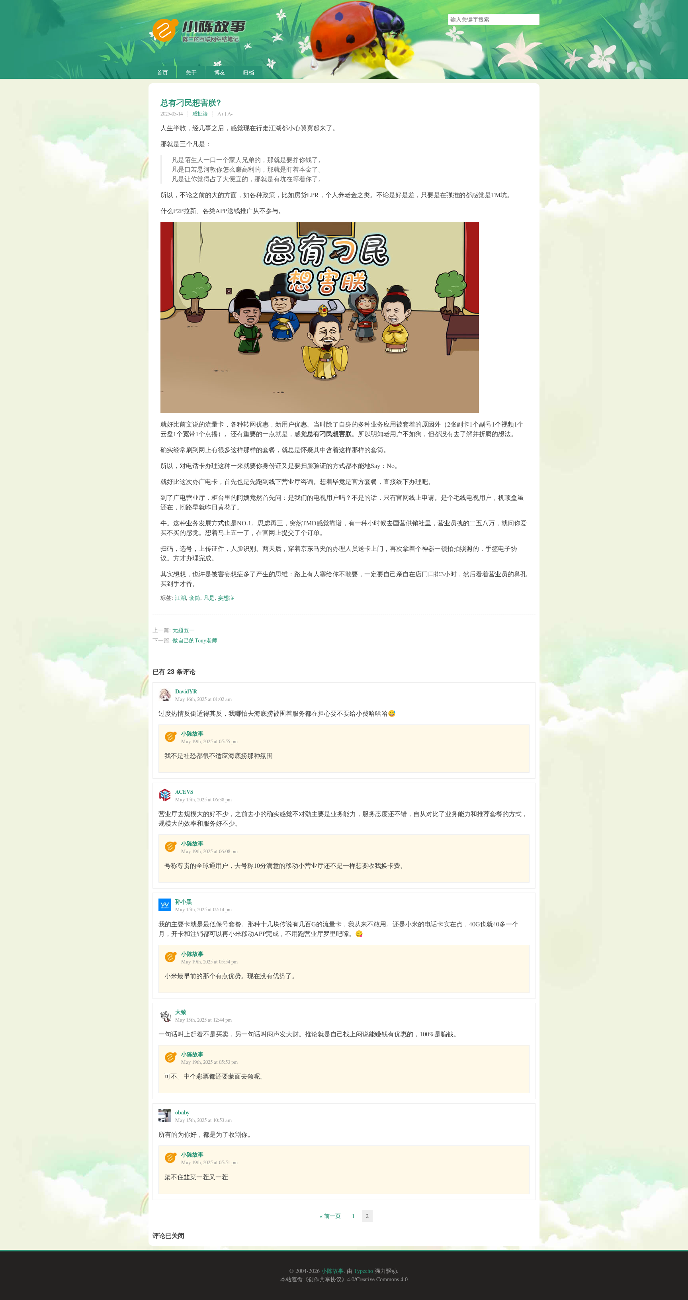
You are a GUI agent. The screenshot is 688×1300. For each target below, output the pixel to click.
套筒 (194, 597)
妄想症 (226, 597)
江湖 (180, 597)
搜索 (533, 19)
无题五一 (183, 630)
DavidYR (186, 691)
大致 (180, 1012)
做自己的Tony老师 (194, 640)
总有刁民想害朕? (190, 102)
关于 (191, 72)
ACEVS (184, 791)
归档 (248, 72)
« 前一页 (330, 1216)
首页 (162, 72)
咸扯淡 (200, 113)
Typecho (363, 1271)
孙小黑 (183, 901)
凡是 (209, 597)
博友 (219, 72)
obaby (182, 1112)
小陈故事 (192, 733)
